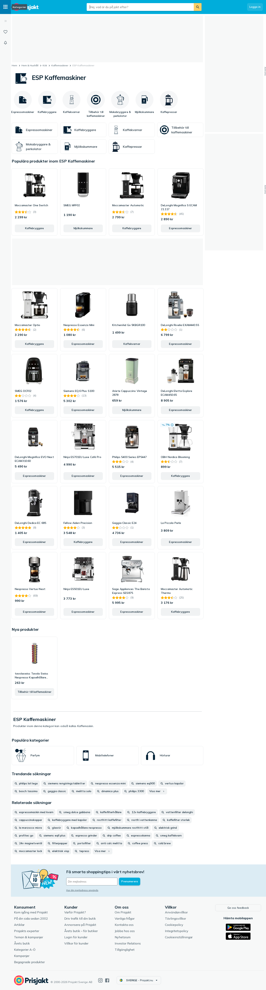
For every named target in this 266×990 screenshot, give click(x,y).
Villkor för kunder (76, 943)
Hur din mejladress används (82, 890)
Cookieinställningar (179, 937)
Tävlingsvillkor (175, 918)
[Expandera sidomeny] (5, 21)
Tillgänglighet (125, 950)
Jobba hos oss (125, 931)
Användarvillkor (176, 912)
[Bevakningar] (5, 43)
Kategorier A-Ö (24, 950)
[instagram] (100, 980)
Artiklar (19, 925)
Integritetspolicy (176, 931)
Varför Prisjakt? (75, 912)
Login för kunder (75, 937)
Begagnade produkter (29, 962)
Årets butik (22, 943)
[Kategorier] (5, 7)
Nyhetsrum (122, 937)
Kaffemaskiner (59, 65)
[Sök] (198, 7)
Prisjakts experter (26, 931)
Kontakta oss (124, 925)
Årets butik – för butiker (81, 931)
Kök (45, 65)
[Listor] (5, 32)
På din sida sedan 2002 (31, 918)
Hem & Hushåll (29, 65)
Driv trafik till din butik (80, 918)
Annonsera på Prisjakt (80, 925)
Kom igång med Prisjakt (31, 912)
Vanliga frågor (125, 918)
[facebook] (107, 980)
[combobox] (140, 7)
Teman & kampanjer (28, 937)
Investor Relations (128, 943)
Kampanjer (21, 956)
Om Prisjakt (123, 912)
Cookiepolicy (174, 925)
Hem (14, 65)
